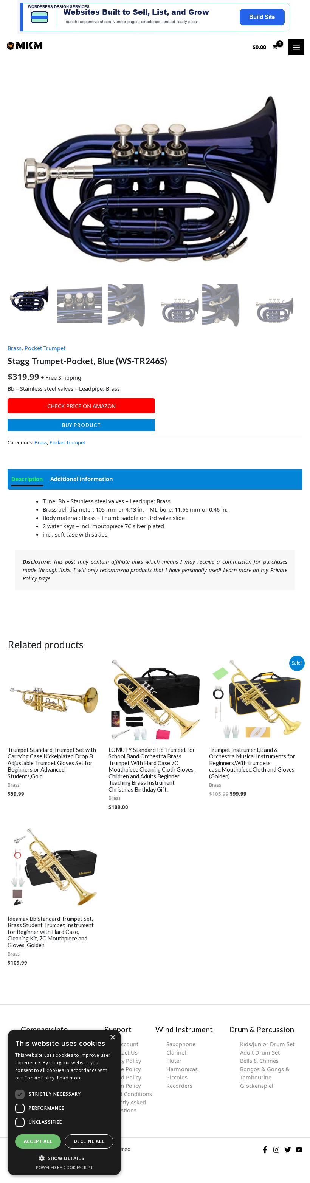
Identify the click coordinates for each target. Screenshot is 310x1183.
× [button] (112, 1038)
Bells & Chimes (259, 1060)
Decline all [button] (89, 1141)
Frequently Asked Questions (123, 1106)
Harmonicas (182, 1069)
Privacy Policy (123, 1060)
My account (123, 1044)
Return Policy (124, 1085)
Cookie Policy (123, 1069)
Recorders (179, 1085)
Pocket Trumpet (45, 348)
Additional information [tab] (81, 478)
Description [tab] (27, 478)
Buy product (81, 425)
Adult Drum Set (260, 1052)
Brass (15, 348)
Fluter (173, 1060)
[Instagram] (276, 1149)
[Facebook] (265, 1149)
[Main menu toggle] (296, 47)
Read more (69, 1078)
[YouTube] (299, 1149)
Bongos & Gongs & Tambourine (265, 1073)
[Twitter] (287, 1149)
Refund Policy (123, 1077)
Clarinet (176, 1052)
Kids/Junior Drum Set (267, 1044)
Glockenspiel (256, 1085)
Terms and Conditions (123, 1094)
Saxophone (180, 1044)
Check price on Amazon (81, 406)
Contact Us (124, 1052)
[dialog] (64, 1102)
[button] (64, 1158)
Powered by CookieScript (64, 1167)
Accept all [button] (38, 1141)
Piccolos (177, 1077)
